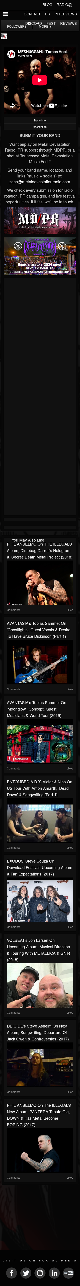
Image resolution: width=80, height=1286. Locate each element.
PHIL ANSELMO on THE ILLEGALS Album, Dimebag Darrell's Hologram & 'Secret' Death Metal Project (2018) (39, 550)
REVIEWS (68, 23)
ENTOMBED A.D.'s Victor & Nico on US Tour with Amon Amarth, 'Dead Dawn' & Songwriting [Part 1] (39, 788)
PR (47, 14)
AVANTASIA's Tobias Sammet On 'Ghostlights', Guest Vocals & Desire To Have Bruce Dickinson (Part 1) (38, 629)
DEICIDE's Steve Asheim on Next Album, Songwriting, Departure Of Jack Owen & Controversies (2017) (38, 1032)
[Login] (70, 4)
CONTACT (32, 14)
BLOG (47, 4)
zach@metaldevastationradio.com (39, 181)
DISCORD (33, 23)
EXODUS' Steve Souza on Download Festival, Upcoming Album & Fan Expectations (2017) (39, 867)
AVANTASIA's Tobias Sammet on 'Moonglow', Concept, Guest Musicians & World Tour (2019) (36, 708)
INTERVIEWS (66, 14)
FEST (51, 23)
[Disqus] (39, 339)
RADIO (62, 4)
